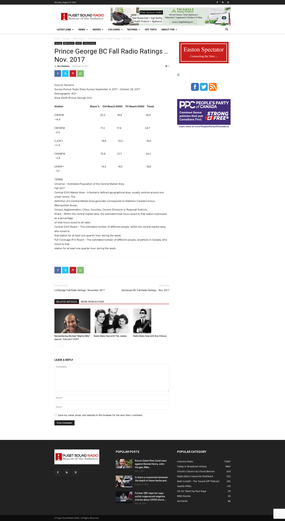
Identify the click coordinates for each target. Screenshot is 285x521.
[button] (227, 29)
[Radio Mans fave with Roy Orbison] (151, 321)
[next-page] (62, 346)
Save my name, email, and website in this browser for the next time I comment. (100, 415)
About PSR (167, 29)
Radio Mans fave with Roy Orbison (150, 336)
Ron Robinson (63, 66)
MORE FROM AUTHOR (92, 301)
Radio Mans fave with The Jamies (110, 336)
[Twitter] (228, 2)
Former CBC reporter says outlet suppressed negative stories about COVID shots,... (150, 496)
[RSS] (222, 2)
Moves (97, 29)
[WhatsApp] (80, 73)
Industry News (89, 43)
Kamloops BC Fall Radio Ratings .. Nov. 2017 (145, 290)
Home (57, 38)
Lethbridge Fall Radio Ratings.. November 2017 (79, 290)
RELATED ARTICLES (66, 301)
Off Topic (151, 29)
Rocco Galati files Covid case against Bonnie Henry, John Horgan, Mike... (151, 464)
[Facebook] (217, 2)
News (82, 29)
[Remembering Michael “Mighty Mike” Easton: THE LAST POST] (72, 321)
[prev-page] (56, 346)
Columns (114, 29)
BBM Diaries (79, 38)
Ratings (132, 29)
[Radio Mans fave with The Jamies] (112, 321)
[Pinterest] (73, 73)
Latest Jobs (64, 29)
